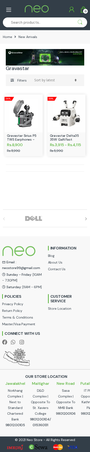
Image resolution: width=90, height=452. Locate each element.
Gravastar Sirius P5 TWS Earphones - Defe (21, 139)
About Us (55, 262)
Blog (51, 256)
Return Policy (12, 311)
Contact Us (57, 269)
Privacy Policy (12, 304)
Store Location (59, 308)
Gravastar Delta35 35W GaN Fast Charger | (64, 139)
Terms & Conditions (17, 317)
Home (7, 37)
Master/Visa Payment (18, 324)
